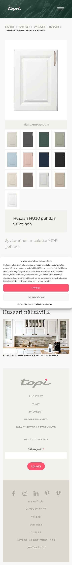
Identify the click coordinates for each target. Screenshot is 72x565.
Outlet (36, 532)
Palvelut (36, 411)
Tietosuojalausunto (43, 303)
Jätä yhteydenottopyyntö (36, 426)
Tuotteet (24, 26)
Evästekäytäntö (25, 303)
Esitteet (36, 524)
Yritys (36, 516)
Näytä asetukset (36, 296)
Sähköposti (36, 449)
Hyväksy (36, 287)
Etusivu (10, 26)
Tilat (36, 403)
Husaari (54, 26)
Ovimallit (39, 26)
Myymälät (36, 501)
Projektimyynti (36, 419)
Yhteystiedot (36, 509)
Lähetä (36, 466)
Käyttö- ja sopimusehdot (36, 539)
